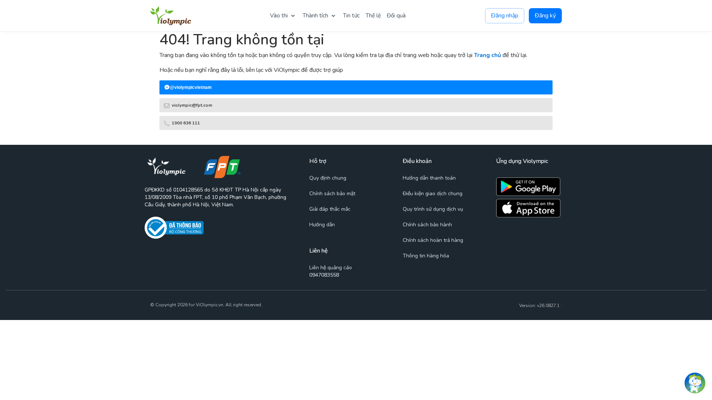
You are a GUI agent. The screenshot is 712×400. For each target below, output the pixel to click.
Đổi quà (396, 15)
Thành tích (315, 15)
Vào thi (279, 15)
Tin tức (351, 15)
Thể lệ (373, 15)
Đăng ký (545, 15)
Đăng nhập (504, 15)
